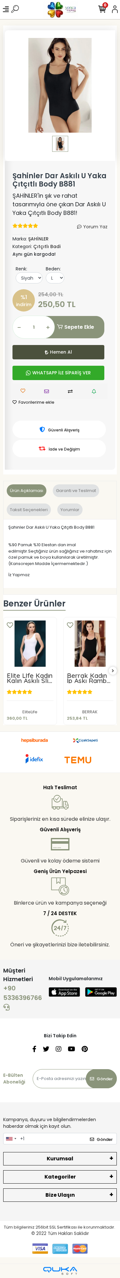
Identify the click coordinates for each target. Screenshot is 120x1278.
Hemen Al (61, 352)
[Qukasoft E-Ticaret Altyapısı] (60, 1271)
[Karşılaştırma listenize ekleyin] (71, 391)
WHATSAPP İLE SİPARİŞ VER (61, 373)
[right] (113, 671)
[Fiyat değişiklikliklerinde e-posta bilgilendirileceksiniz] (95, 391)
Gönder (105, 1079)
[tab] (26, 490)
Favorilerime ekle (36, 402)
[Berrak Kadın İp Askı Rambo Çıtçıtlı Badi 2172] (90, 644)
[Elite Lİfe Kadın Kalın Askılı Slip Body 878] (30, 644)
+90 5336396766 (22, 993)
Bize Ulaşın (60, 1195)
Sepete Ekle (79, 327)
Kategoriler (60, 1176)
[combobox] (11, 1138)
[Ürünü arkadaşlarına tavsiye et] (48, 391)
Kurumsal (60, 1158)
